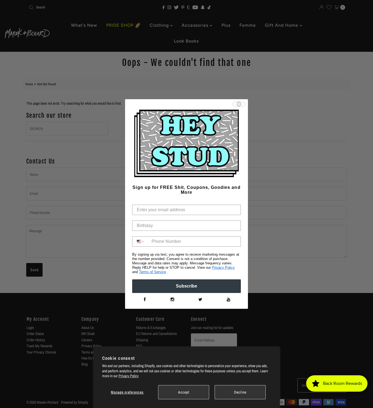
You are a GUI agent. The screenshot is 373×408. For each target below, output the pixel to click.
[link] (144, 299)
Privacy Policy (129, 375)
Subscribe (186, 286)
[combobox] (140, 241)
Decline (240, 392)
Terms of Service (152, 272)
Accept (183, 392)
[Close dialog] (239, 104)
